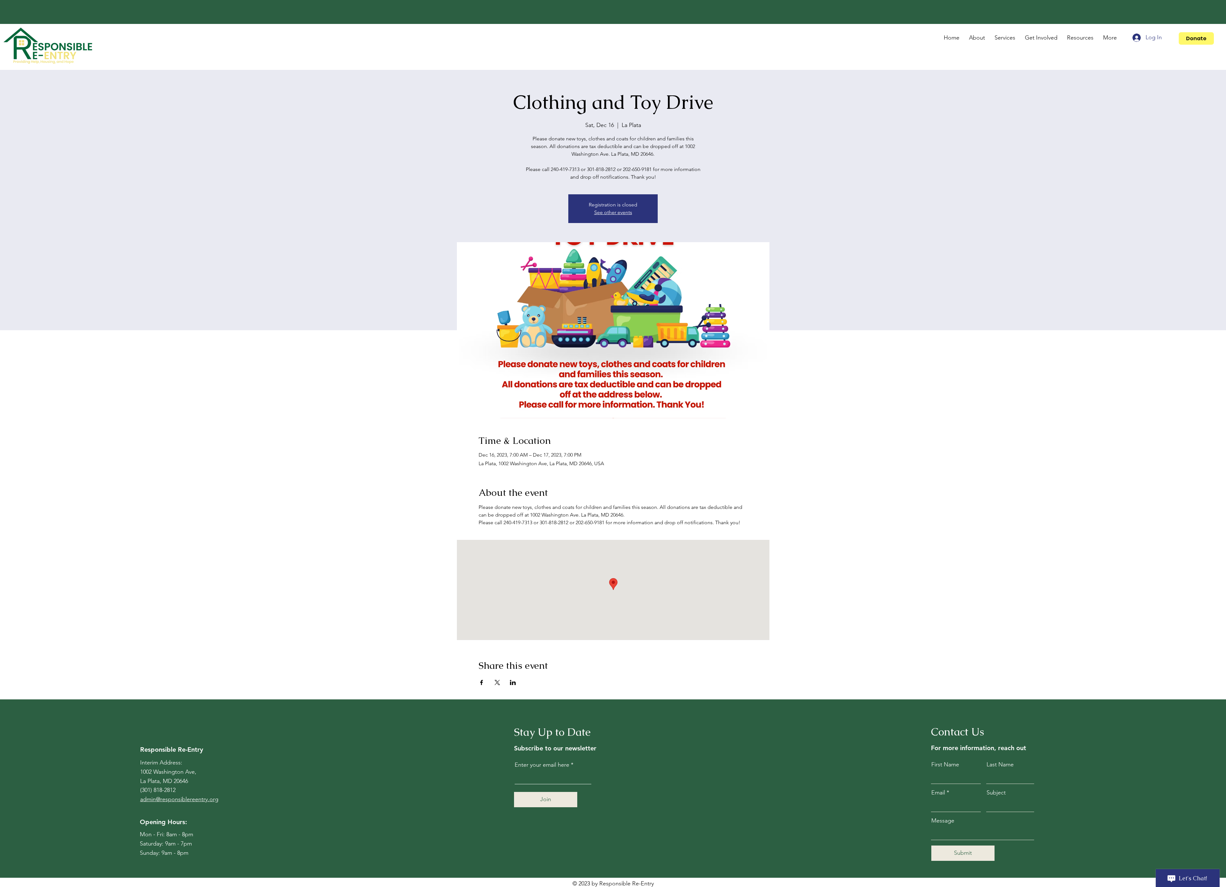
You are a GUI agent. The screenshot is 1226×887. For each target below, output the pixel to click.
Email (938, 792)
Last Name (1000, 764)
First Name (945, 764)
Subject (996, 792)
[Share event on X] (497, 682)
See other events (613, 212)
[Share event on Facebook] (482, 682)
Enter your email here (542, 765)
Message (942, 821)
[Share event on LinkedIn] (513, 682)
